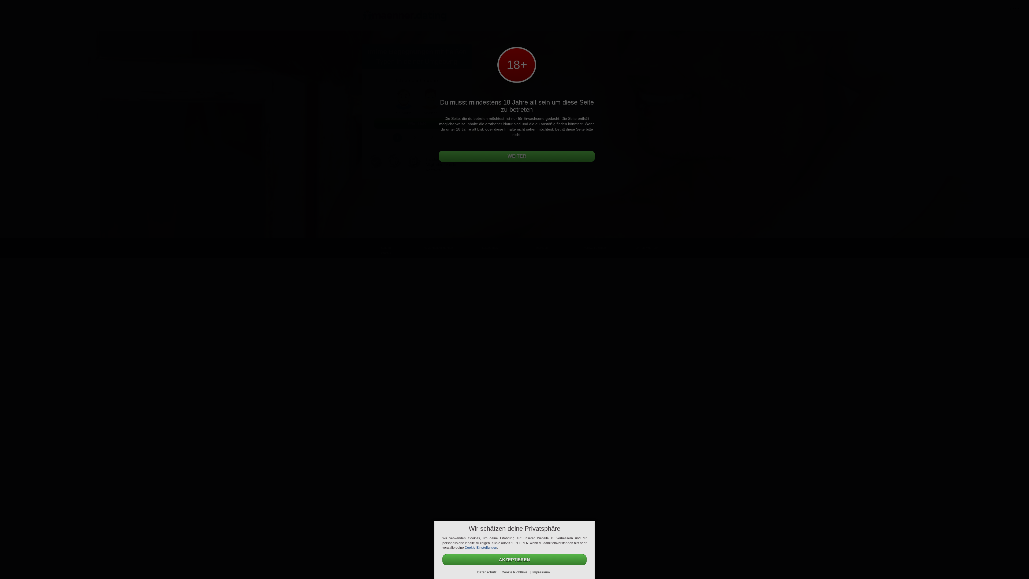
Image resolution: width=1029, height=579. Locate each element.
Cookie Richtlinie (515, 572)
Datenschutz (487, 572)
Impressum (541, 572)
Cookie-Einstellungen (481, 548)
